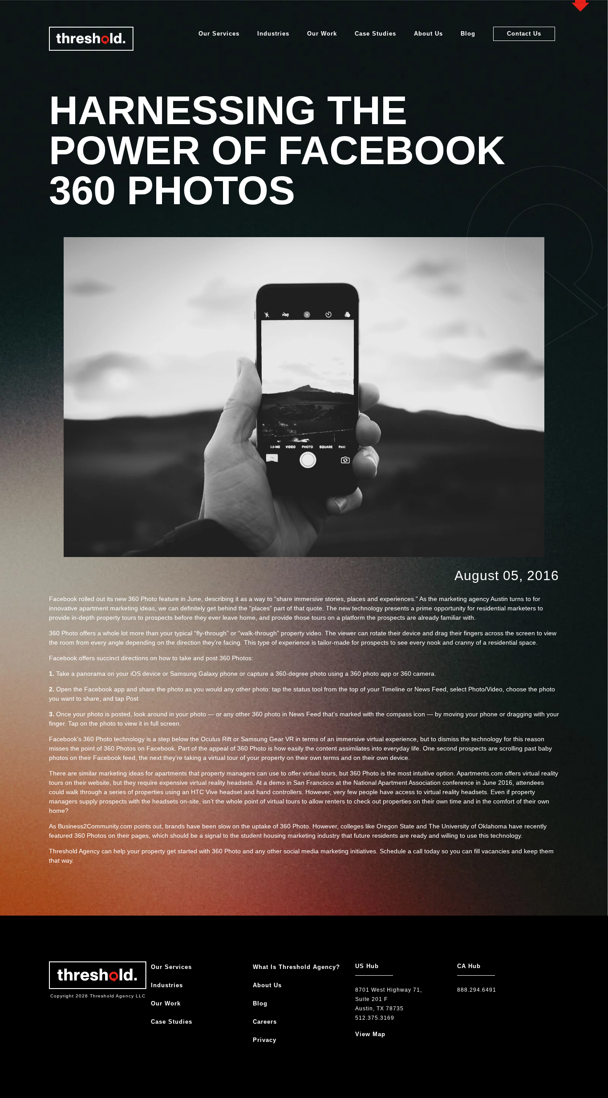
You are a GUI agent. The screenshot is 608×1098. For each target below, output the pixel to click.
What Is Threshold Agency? (296, 967)
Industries (273, 33)
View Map (370, 1034)
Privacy (264, 1040)
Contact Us (524, 33)
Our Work (322, 33)
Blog (468, 33)
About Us (428, 33)
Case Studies (375, 33)
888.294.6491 (476, 990)
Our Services (219, 33)
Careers (265, 1021)
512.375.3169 (374, 1018)
